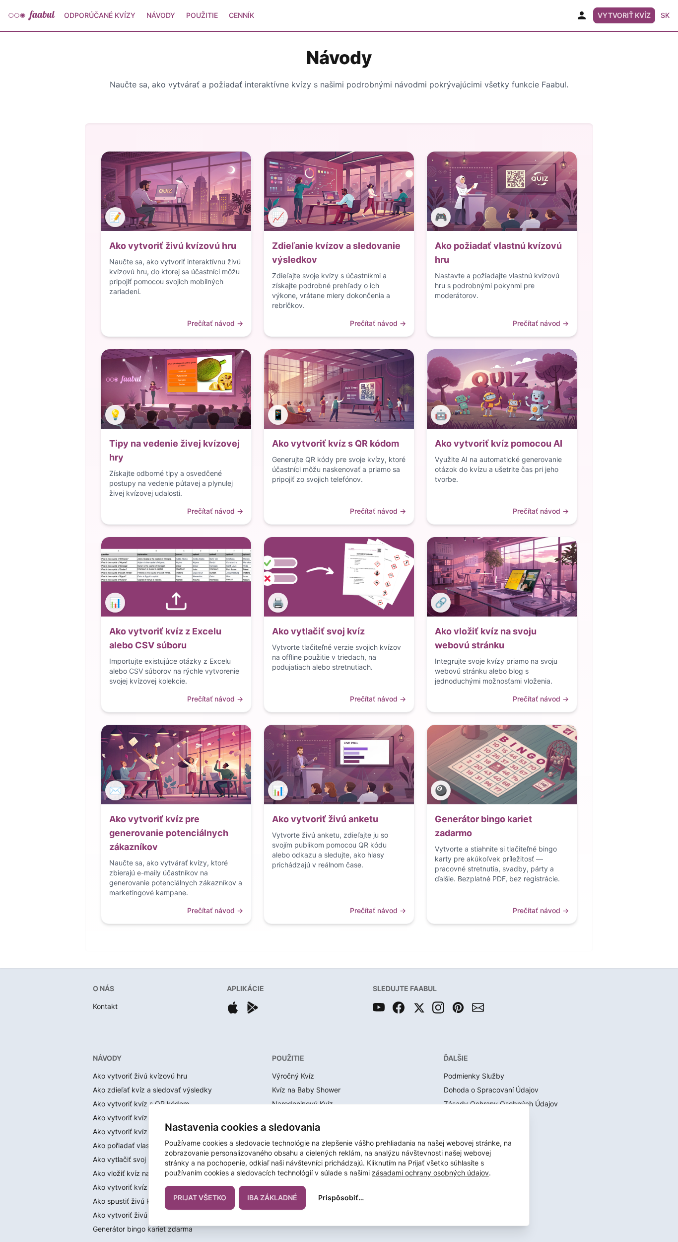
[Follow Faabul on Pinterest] (458, 1007)
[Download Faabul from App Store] (233, 1007)
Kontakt (105, 1006)
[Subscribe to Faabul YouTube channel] (379, 1007)
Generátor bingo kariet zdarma (143, 1229)
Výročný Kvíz (293, 1076)
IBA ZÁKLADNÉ (272, 1197)
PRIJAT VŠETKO (199, 1197)
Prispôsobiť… (341, 1197)
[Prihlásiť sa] (581, 15)
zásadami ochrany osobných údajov (430, 1172)
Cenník (241, 15)
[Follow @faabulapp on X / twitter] (418, 1007)
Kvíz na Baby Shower (306, 1090)
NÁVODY (107, 1058)
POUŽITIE (288, 1058)
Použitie (202, 15)
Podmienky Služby (474, 1076)
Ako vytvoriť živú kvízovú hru (140, 1076)
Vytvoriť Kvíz (624, 15)
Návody (160, 15)
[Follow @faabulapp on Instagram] (438, 1007)
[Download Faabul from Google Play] (253, 1007)
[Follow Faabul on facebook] (399, 1007)
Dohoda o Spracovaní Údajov (491, 1090)
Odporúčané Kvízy (100, 15)
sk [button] (665, 15)
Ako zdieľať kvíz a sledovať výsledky (152, 1090)
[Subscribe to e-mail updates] (478, 1007)
